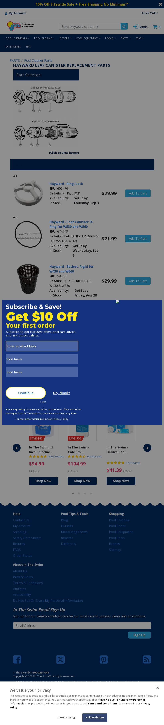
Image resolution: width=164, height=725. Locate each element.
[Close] (157, 687)
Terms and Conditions (102, 703)
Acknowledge (95, 717)
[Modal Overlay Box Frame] (82, 362)
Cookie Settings (66, 717)
